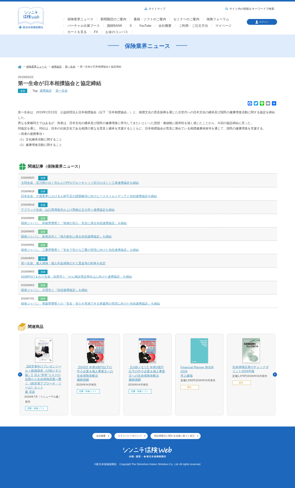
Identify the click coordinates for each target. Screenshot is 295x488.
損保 (43, 218)
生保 (22, 91)
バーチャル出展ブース (83, 25)
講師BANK (114, 25)
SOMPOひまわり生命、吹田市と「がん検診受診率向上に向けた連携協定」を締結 (76, 276)
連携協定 (46, 90)
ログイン (264, 21)
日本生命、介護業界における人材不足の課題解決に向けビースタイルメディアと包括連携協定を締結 (89, 196)
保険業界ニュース (80, 19)
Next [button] (275, 374)
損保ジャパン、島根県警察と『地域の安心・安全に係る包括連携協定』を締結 (74, 223)
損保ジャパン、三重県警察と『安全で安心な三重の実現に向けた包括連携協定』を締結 (80, 250)
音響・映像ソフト (35, 408)
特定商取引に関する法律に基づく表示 (174, 435)
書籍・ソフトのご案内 (150, 19)
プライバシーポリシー (130, 435)
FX (96, 32)
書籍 (189, 387)
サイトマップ (157, 8)
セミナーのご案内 (186, 19)
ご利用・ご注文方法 (193, 25)
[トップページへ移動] (20, 66)
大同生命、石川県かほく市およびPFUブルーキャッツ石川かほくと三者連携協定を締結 (80, 182)
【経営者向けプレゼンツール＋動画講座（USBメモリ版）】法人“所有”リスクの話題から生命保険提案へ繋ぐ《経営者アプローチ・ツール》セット (43, 379)
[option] (44, 374)
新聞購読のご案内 (113, 19)
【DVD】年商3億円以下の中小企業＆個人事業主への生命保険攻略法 (95, 373)
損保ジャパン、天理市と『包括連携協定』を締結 (54, 290)
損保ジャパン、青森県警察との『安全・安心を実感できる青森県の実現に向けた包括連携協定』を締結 (90, 303)
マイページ (223, 25)
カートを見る (77, 32)
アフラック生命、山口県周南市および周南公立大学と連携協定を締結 (68, 209)
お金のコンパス (116, 32)
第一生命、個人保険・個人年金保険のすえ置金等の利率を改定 (63, 263)
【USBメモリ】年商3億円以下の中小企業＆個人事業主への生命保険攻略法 (147, 373)
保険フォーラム (217, 19)
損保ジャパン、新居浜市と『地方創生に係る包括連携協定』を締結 (66, 236)
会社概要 (165, 25)
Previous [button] (20, 374)
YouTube (145, 25)
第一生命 (62, 90)
